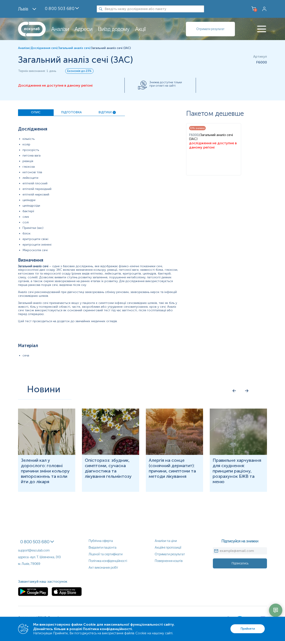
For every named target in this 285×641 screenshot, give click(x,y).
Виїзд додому (114, 29)
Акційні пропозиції (168, 547)
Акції (140, 29)
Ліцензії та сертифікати (105, 554)
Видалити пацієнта (102, 547)
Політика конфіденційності (108, 561)
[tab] (36, 112)
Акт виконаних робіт (103, 568)
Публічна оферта (101, 541)
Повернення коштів (169, 561)
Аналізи (60, 29)
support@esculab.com (34, 550)
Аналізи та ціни (166, 541)
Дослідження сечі (44, 48)
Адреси (83, 29)
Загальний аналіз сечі (74, 48)
